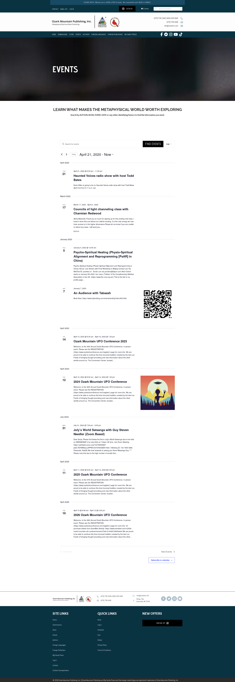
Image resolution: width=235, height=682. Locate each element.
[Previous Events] (61, 154)
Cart (99, 635)
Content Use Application (61, 670)
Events (55, 635)
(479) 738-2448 (172, 22)
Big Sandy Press (58, 655)
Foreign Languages (59, 645)
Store (54, 630)
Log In (55, 660)
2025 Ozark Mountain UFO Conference (100, 474)
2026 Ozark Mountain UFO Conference (100, 515)
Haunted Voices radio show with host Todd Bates (104, 177)
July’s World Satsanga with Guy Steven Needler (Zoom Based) (101, 432)
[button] (127, 9)
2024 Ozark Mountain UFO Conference (100, 381)
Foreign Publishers (59, 650)
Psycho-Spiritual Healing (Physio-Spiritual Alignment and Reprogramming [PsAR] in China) (103, 256)
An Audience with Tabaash (92, 293)
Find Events (153, 144)
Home (55, 620)
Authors (55, 640)
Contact (55, 665)
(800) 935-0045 (172, 18)
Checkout (101, 630)
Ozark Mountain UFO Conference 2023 (100, 341)
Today (74, 154)
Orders (100, 640)
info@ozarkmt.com (171, 26)
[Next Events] (66, 154)
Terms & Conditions (104, 650)
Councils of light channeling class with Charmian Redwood (101, 211)
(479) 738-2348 (159, 18)
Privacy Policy (102, 645)
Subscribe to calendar (160, 560)
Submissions (57, 625)
